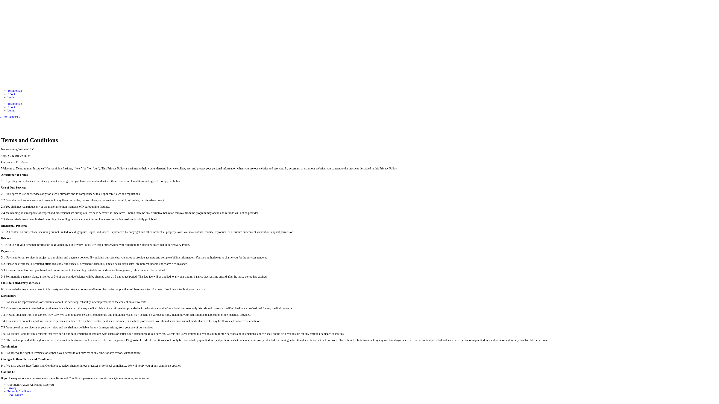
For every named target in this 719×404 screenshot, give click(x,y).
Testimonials (14, 90)
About (11, 94)
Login (11, 97)
